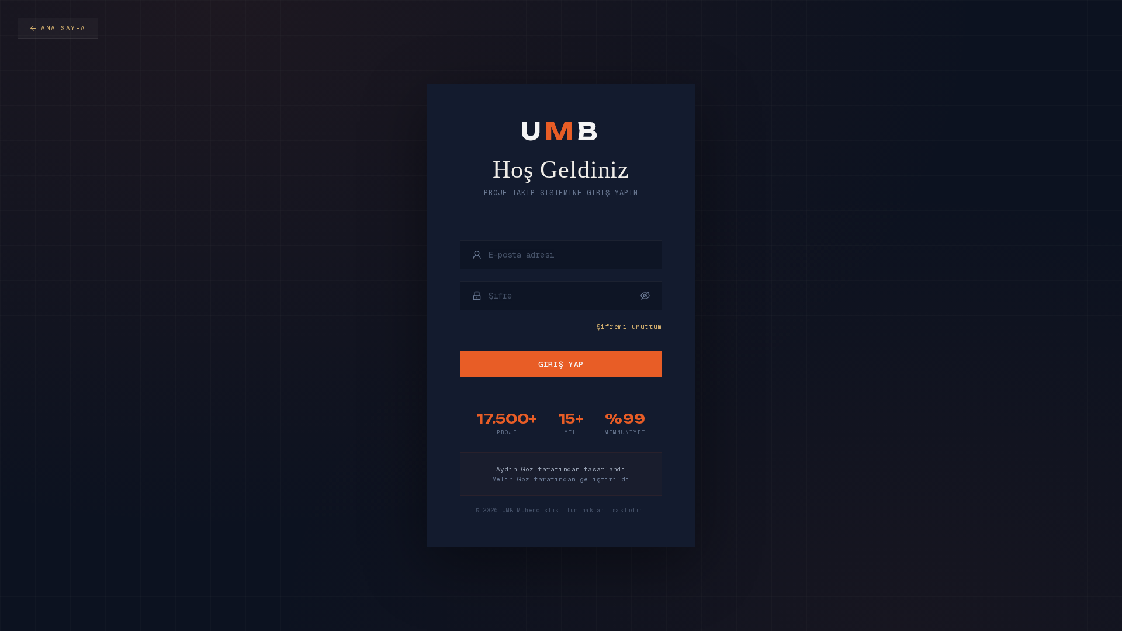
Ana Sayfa (63, 28)
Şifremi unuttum (629, 327)
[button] (645, 295)
